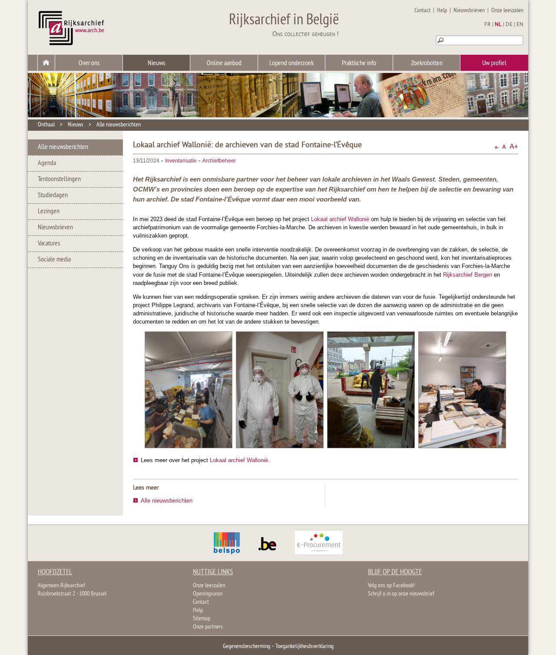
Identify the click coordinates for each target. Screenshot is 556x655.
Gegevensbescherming (246, 646)
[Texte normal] (504, 146)
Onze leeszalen (507, 11)
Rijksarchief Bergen (467, 274)
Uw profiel (494, 63)
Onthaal (46, 125)
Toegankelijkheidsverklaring (304, 646)
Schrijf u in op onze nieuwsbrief (401, 594)
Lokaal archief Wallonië (340, 219)
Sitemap (201, 619)
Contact (422, 11)
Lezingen (49, 211)
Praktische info (359, 63)
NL (498, 24)
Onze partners (208, 627)
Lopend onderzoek (291, 63)
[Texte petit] (497, 146)
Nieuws (156, 63)
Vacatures (49, 243)
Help (442, 11)
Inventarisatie (181, 161)
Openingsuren (207, 594)
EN (519, 24)
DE (509, 24)
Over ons (89, 63)
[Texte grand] (514, 146)
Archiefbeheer (219, 161)
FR (487, 24)
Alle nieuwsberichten (118, 125)
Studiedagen (53, 195)
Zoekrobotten (427, 63)
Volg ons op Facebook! (391, 586)
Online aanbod (224, 63)
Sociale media (54, 259)
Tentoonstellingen (59, 179)
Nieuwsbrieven (469, 11)
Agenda (47, 163)
